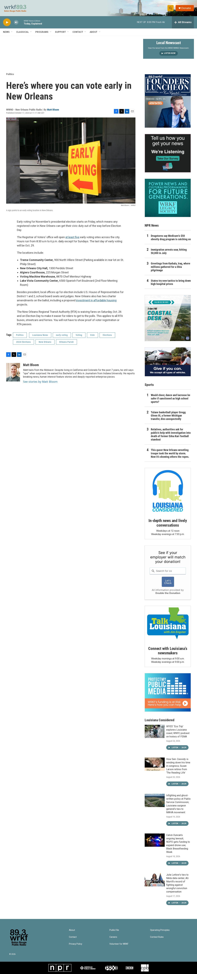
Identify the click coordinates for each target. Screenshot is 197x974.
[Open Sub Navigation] (12, 32)
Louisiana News (40, 335)
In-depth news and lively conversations (168, 523)
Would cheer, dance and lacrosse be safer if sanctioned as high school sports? (170, 398)
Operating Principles (160, 930)
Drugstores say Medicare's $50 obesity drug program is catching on (171, 237)
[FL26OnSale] (168, 101)
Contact (77, 32)
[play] (6, 22)
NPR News (152, 225)
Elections (107, 335)
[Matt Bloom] (13, 372)
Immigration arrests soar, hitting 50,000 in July (169, 251)
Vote (92, 335)
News (6, 32)
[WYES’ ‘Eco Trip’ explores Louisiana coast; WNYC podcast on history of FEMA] (155, 731)
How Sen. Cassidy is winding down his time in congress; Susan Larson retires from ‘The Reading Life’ (178, 766)
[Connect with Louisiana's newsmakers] (168, 624)
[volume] (16, 22)
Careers (113, 937)
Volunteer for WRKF (118, 944)
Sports (149, 385)
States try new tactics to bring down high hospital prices (171, 282)
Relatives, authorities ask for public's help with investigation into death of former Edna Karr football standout (171, 434)
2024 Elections (23, 342)
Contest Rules (157, 937)
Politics (10, 74)
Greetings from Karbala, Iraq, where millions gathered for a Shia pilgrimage (170, 267)
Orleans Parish (66, 342)
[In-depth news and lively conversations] (168, 491)
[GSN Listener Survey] (168, 153)
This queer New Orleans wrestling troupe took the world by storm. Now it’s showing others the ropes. (170, 453)
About (93, 32)
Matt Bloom (53, 109)
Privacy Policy (75, 944)
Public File (114, 930)
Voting (79, 335)
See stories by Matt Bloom (40, 381)
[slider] (21, 22)
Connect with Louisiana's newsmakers (167, 650)
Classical (22, 32)
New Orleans (45, 342)
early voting (62, 335)
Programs (41, 32)
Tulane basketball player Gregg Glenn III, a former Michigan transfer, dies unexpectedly (168, 416)
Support (60, 32)
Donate (186, 8)
